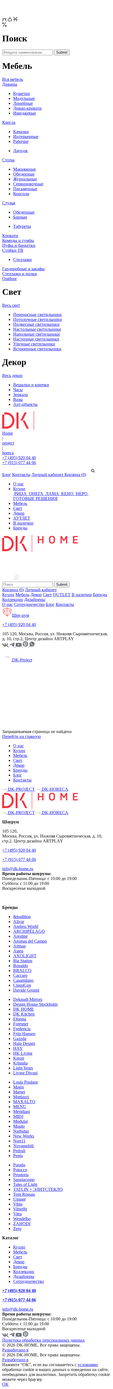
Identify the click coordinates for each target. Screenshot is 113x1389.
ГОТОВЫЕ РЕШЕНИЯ (35, 498)
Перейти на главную (21, 736)
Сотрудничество (29, 604)
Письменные (25, 188)
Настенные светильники (36, 339)
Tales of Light (25, 1184)
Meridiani (21, 1111)
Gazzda (19, 1038)
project (8, 443)
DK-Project (21, 660)
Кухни (19, 488)
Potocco (20, 1169)
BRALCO (22, 970)
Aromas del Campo (30, 941)
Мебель (20, 503)
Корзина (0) (75, 474)
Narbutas (21, 1131)
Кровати (10, 235)
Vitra (17, 1214)
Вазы (18, 399)
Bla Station (22, 960)
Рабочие (21, 141)
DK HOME (23, 1009)
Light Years (23, 1068)
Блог (6, 474)
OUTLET (61, 594)
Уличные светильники (34, 344)
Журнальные (25, 179)
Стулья (8, 203)
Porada (19, 1165)
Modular (20, 1121)
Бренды (20, 528)
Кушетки (21, 93)
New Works (23, 1136)
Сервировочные (28, 184)
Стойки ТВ (12, 250)
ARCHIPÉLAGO (29, 931)
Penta (18, 1155)
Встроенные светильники (37, 349)
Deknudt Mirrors (27, 999)
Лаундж (20, 150)
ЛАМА (52, 493)
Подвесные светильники (36, 324)
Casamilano (23, 980)
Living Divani (25, 1073)
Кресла (8, 122)
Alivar (18, 921)
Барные (20, 217)
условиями (88, 1364)
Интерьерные (25, 136)
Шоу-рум (20, 615)
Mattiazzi (21, 1096)
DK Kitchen (24, 1014)
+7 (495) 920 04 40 (19, 457)
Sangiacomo (24, 1179)
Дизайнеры (34, 599)
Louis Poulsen (25, 1082)
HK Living (22, 1053)
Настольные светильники (37, 329)
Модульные (24, 98)
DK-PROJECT (21, 789)
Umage (19, 1199)
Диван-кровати (27, 108)
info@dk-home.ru (17, 868)
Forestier (20, 1024)
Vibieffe (20, 1209)
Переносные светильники (37, 314)
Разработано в (15, 1350)
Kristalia (20, 1063)
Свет (17, 508)
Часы (18, 389)
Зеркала (20, 394)
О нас (18, 484)
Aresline (20, 936)
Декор (18, 513)
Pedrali (19, 1150)
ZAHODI (21, 1223)
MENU (19, 1106)
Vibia (17, 1204)
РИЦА (20, 493)
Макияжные (24, 169)
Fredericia (21, 1028)
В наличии (23, 523)
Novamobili (23, 1145)
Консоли (21, 193)
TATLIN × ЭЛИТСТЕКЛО (38, 1189)
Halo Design (24, 1043)
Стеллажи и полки (19, 273)
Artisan (19, 946)
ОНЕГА (36, 493)
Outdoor (9, 278)
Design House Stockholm (35, 1004)
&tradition (22, 916)
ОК (5, 1384)
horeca (8, 452)
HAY (18, 1048)
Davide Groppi (26, 990)
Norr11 (19, 1141)
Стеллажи (22, 259)
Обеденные (24, 174)
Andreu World (25, 926)
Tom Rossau (24, 1194)
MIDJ (18, 1116)
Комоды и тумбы (18, 240)
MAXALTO (24, 1101)
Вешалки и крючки (31, 384)
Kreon (18, 1058)
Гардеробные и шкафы (23, 268)
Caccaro (20, 975)
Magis (18, 1087)
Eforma (19, 1019)
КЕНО (67, 493)
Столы (8, 160)
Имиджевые (24, 113)
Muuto (19, 1126)
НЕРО (82, 493)
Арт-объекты (25, 404)
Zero (17, 1228)
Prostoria (21, 1174)
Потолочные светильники (37, 319)
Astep (18, 951)
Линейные (23, 103)
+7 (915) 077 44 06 (19, 462)
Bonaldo (20, 965)
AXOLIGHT (24, 955)
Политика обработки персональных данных (43, 1340)
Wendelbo (22, 1218)
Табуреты (22, 226)
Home (7, 433)
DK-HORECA (54, 789)
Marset (19, 1092)
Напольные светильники (36, 334)
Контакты (21, 474)
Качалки (21, 131)
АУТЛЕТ (21, 518)
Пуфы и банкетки (18, 245)
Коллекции (12, 599)
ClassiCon (22, 985)
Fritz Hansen (24, 1033)
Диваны (9, 84)
